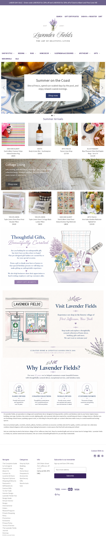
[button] (53, 95)
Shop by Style (7, 53)
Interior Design (7, 493)
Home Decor (44, 53)
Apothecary (83, 53)
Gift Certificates (72, 16)
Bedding (21, 53)
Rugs (32, 53)
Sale (17, 59)
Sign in (84, 16)
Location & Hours (8, 476)
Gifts (96, 53)
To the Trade (6, 491)
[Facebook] (99, 456)
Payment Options (8, 478)
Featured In (6, 483)
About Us (5, 471)
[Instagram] (95, 456)
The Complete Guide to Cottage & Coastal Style (9, 465)
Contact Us (6, 473)
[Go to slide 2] (4, 87)
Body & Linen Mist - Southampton (40, 151)
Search (59, 16)
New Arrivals (7, 59)
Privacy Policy (7, 523)
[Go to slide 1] (52, 115)
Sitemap (5, 533)
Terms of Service (8, 525)
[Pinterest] (102, 456)
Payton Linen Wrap (66, 151)
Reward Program (8, 511)
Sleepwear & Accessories (64, 53)
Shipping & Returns (9, 481)
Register (93, 16)
